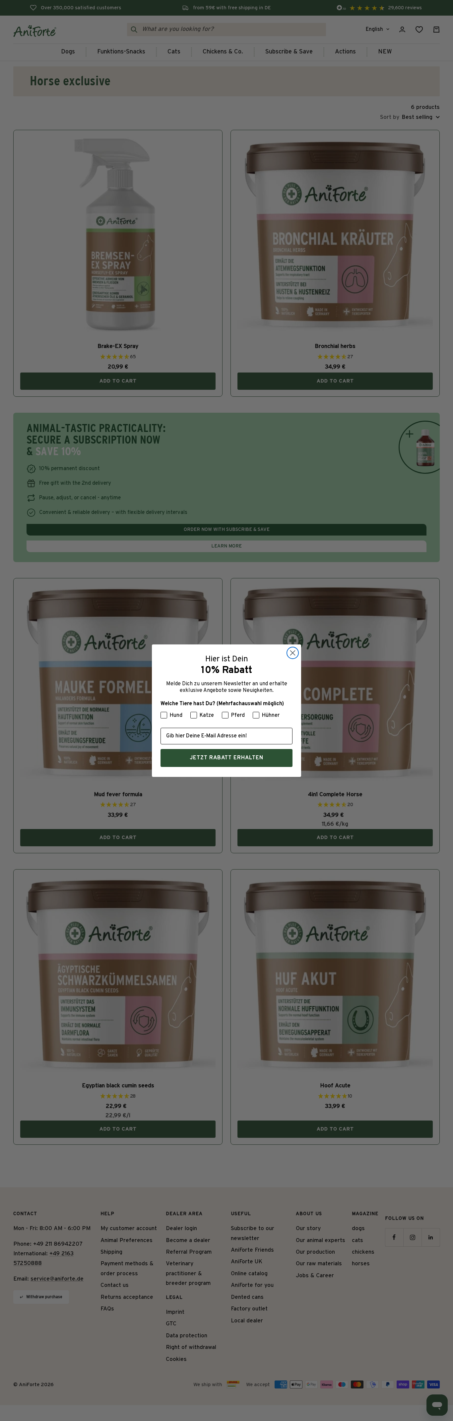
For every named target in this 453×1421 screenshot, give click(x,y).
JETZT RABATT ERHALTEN (226, 758)
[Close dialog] (292, 653)
